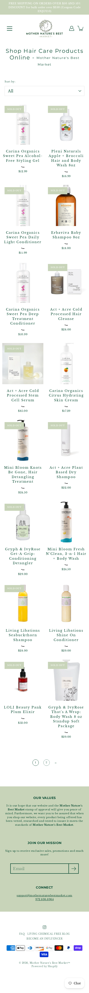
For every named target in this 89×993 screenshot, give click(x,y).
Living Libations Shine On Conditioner (66, 635)
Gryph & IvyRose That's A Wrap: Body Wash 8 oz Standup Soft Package (66, 716)
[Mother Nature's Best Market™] (44, 28)
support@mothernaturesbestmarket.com (44, 895)
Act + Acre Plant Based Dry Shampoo (66, 472)
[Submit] (73, 868)
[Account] (71, 28)
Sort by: (10, 81)
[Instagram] (44, 927)
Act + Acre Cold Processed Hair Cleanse (66, 314)
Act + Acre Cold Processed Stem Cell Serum (23, 395)
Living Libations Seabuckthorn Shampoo (23, 635)
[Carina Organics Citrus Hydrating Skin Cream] (66, 363)
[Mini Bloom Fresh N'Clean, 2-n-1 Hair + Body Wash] (66, 522)
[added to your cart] (80, 28)
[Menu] (10, 28)
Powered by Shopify (44, 966)
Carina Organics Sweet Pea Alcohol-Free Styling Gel (23, 156)
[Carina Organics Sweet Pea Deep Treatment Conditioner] (22, 282)
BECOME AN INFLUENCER (44, 938)
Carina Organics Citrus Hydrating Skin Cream (66, 395)
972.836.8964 (44, 899)
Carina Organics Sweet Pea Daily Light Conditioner (23, 237)
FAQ (22, 934)
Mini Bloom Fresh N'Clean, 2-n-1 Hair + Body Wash (66, 554)
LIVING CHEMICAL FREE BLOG (48, 934)
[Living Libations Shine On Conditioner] (66, 603)
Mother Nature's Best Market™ (50, 963)
